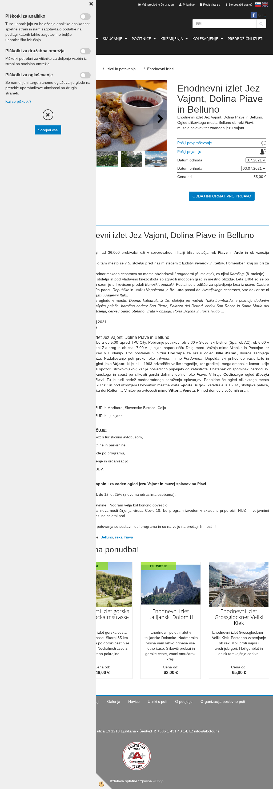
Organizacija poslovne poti (222, 701)
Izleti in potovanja (121, 69)
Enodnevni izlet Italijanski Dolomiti (170, 614)
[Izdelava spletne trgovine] (158, 781)
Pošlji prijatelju (189, 151)
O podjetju (183, 701)
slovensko (258, 4)
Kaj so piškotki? (18, 101)
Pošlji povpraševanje (194, 143)
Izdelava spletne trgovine (131, 781)
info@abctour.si (207, 731)
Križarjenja (171, 38)
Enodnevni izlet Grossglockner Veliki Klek (239, 617)
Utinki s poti (157, 701)
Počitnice (141, 38)
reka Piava (124, 537)
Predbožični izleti (245, 38)
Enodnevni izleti (160, 69)
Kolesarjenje (205, 38)
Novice (134, 701)
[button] (160, 119)
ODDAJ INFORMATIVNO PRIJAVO (221, 196)
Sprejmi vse (48, 130)
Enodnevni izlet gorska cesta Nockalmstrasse (102, 614)
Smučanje (112, 38)
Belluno (107, 537)
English (265, 4)
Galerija (113, 701)
